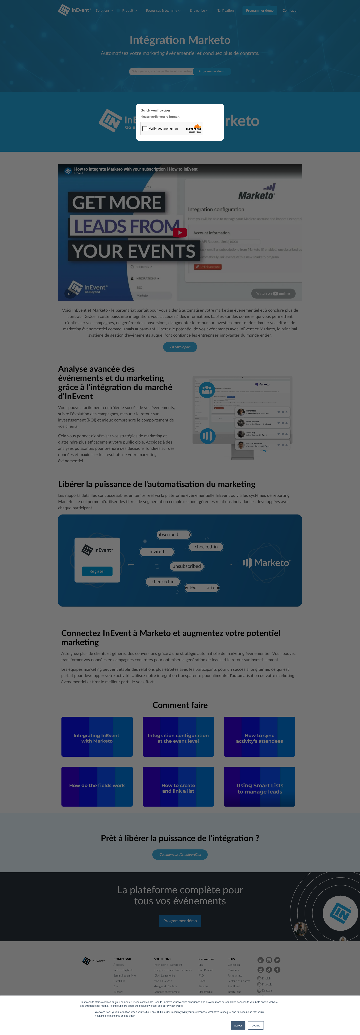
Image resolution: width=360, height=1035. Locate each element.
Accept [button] (238, 1025)
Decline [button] (255, 1025)
